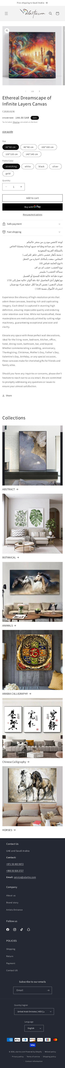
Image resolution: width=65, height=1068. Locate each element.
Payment (10, 963)
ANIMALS (7, 625)
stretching (11, 166)
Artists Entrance (14, 909)
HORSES (7, 830)
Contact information (33, 1061)
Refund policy (50, 1052)
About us (11, 895)
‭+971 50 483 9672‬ (15, 863)
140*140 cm (32, 154)
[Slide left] (25, 91)
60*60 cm (11, 147)
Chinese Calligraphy (14, 762)
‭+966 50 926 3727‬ (15, 870)
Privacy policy (18, 1056)
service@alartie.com (25, 877)
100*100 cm (47, 147)
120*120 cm (12, 154)
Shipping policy (49, 1056)
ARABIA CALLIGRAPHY (15, 693)
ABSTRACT (8, 489)
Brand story (12, 902)
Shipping (16, 122)
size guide (7, 131)
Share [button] (9, 395)
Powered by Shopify (34, 1052)
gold (8, 173)
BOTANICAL (9, 557)
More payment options (32, 214)
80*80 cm (29, 147)
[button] (6, 13)
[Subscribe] (48, 990)
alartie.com (20, 1052)
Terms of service (33, 1056)
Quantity (6, 180)
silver (55, 166)
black (41, 166)
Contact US (12, 970)
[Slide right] (39, 91)
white (28, 166)
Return (9, 956)
